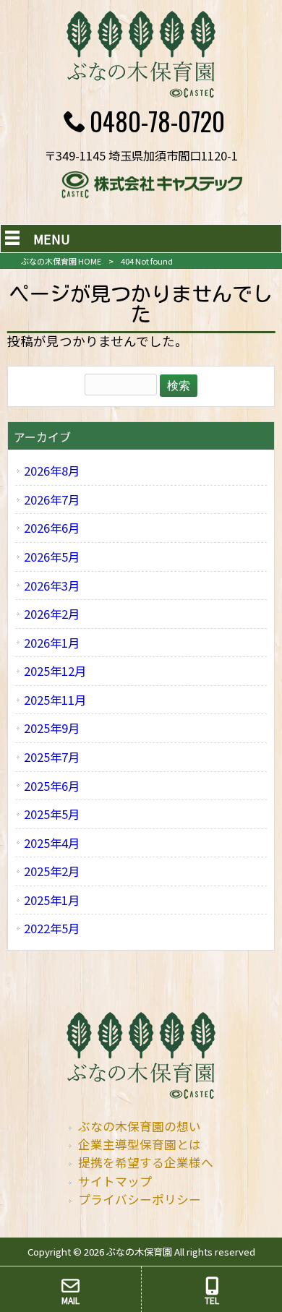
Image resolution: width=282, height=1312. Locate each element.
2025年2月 (52, 871)
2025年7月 (52, 757)
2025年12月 (55, 670)
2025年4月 (52, 843)
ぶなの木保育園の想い (139, 1126)
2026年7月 (52, 499)
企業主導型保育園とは (139, 1144)
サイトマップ (115, 1181)
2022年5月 (52, 928)
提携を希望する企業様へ (145, 1162)
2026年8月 (52, 470)
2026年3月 (52, 585)
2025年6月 (52, 785)
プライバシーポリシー (139, 1199)
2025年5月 (52, 814)
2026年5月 (52, 556)
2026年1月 (52, 642)
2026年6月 (52, 527)
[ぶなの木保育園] (141, 92)
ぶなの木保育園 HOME (61, 261)
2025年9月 (52, 728)
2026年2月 (52, 613)
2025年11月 (55, 699)
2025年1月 (52, 900)
